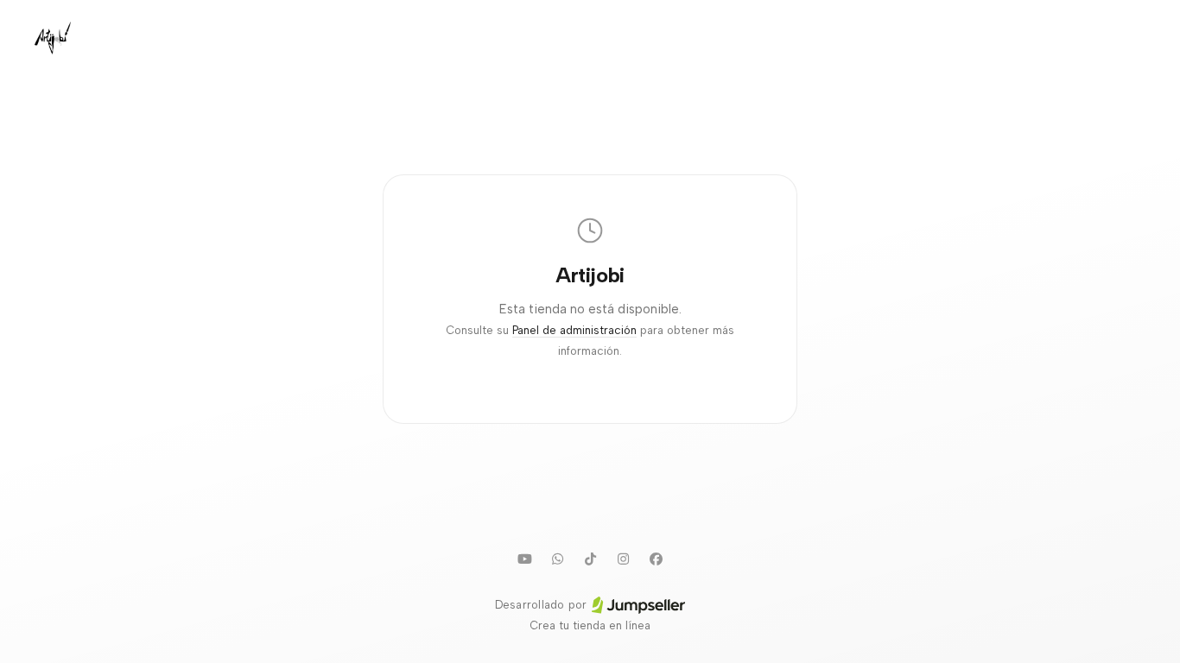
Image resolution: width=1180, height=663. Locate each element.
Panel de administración (574, 330)
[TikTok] (590, 558)
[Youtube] (524, 558)
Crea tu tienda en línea (590, 625)
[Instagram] (622, 558)
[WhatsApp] (557, 558)
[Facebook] (655, 558)
